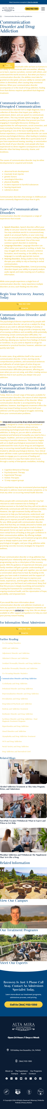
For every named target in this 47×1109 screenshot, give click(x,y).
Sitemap (34, 1100)
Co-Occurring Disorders (11, 643)
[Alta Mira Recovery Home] (8, 9)
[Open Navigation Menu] (43, 9)
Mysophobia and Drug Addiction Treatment (19, 736)
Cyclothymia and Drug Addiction (14, 683)
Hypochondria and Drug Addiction (15, 726)
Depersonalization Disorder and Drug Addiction (20, 694)
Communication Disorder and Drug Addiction (19, 678)
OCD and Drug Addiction (12, 741)
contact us (19, 610)
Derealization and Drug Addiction (15, 699)
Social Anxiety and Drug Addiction (15, 746)
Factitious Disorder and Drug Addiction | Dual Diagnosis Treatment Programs (19, 720)
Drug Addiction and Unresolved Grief (16, 751)
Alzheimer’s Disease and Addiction (15, 658)
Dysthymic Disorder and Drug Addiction (17, 714)
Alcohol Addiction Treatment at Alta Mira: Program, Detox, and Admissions (22, 788)
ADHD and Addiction (10, 648)
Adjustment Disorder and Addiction (16, 653)
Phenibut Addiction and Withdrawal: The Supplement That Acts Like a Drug (23, 856)
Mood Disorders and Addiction (14, 731)
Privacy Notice (27, 1102)
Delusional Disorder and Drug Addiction (17, 688)
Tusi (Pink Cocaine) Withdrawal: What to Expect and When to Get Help (22, 822)
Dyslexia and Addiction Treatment (15, 709)
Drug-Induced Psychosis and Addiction (17, 704)
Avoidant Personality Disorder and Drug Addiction (21, 663)
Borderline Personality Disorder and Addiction (19, 668)
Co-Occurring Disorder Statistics (15, 673)
